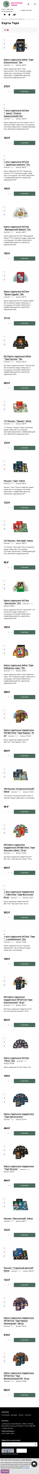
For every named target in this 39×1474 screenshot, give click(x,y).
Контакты (28, 1415)
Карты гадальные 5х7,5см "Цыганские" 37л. (16, 601)
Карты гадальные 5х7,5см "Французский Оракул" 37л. (17, 228)
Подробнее (26, 1468)
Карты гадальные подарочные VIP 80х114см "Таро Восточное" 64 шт (19, 894)
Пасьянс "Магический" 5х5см (18, 1218)
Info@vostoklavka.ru (8, 1431)
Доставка (14, 1415)
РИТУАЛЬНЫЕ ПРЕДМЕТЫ (17, 19)
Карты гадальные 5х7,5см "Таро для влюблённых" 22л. (19, 938)
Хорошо (4, 1471)
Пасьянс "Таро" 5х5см (14, 481)
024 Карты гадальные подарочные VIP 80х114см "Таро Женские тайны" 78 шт (19, 847)
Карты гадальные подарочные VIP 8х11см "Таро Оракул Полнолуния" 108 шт (19, 1321)
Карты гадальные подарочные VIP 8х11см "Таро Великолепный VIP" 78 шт (19, 1376)
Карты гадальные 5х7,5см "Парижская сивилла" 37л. (17, 163)
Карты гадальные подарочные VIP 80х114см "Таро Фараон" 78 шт (19, 733)
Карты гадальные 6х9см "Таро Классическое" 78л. (18, 61)
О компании (6, 1415)
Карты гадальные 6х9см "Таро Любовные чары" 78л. (18, 666)
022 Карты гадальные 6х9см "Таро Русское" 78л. (17, 357)
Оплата (21, 1415)
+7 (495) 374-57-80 (25, 10)
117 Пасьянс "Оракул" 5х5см (17, 421)
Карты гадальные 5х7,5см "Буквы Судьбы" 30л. (16, 292)
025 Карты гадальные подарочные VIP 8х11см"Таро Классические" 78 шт (18, 1000)
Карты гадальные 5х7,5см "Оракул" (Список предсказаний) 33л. (16, 113)
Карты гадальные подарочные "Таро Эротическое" (19, 1115)
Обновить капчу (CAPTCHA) (10, 1454)
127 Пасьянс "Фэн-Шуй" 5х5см (18, 540)
